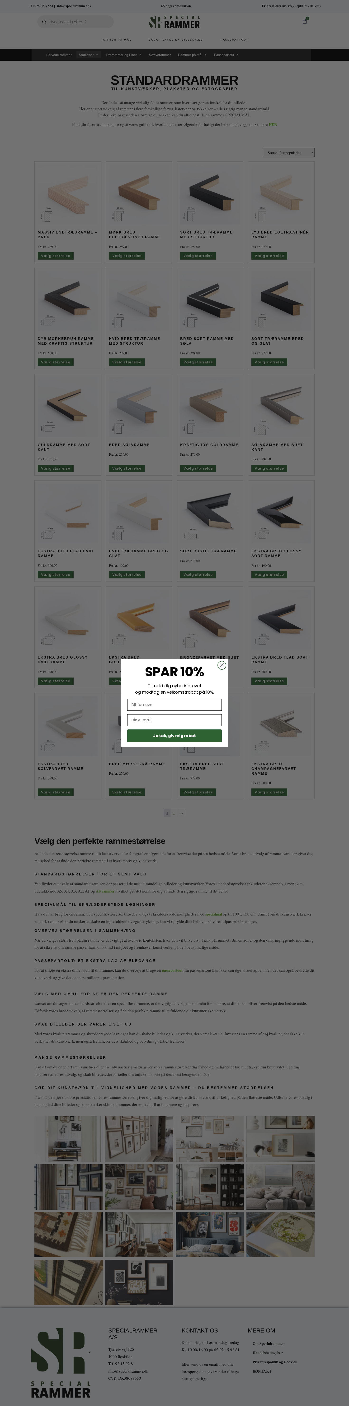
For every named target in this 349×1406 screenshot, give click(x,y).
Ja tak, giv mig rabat (174, 735)
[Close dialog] (222, 665)
